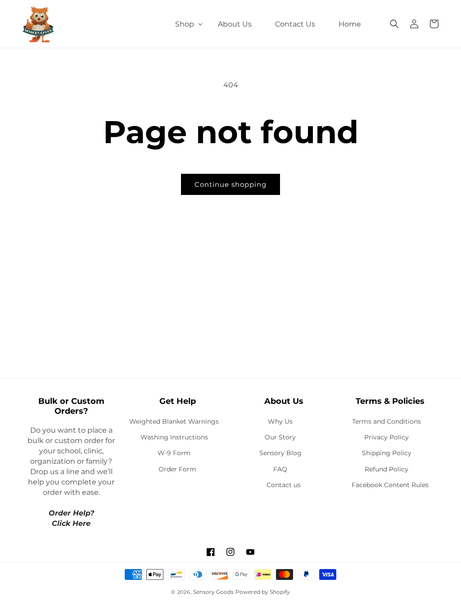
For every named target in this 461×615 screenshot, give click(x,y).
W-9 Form (174, 453)
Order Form (177, 469)
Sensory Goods (213, 591)
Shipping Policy (386, 453)
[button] (184, 24)
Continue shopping (230, 184)
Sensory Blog (280, 453)
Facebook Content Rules (390, 485)
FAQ (280, 469)
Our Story (280, 437)
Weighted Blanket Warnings (174, 421)
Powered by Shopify (262, 591)
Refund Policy (386, 469)
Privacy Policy (386, 437)
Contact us (284, 485)
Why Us (280, 421)
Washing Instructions (174, 437)
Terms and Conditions (386, 421)
